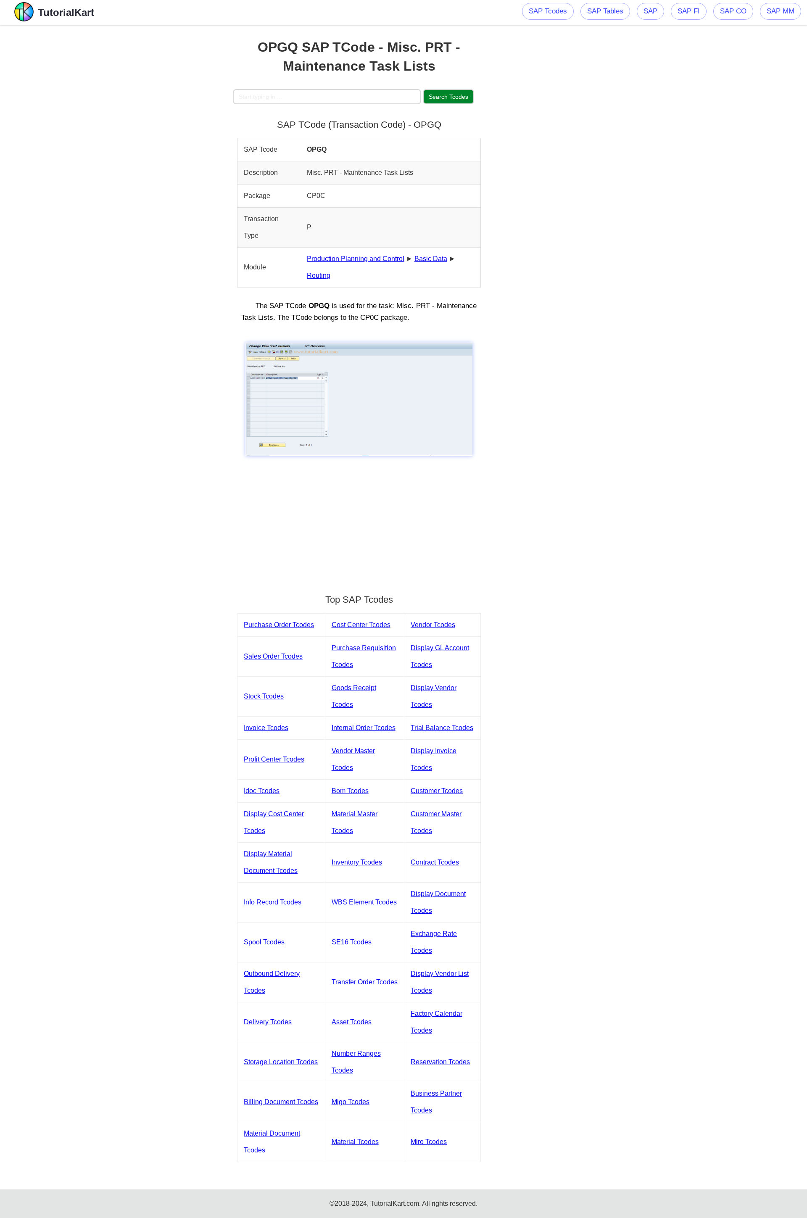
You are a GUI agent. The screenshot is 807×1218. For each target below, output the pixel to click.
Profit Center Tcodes (274, 759)
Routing (318, 275)
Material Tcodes (355, 1141)
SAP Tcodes (548, 11)
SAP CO (733, 11)
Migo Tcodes (350, 1101)
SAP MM (780, 11)
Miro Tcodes (429, 1141)
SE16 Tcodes (352, 942)
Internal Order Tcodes (364, 727)
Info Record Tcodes (272, 902)
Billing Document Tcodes (281, 1101)
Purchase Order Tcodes (279, 624)
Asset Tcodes (352, 1022)
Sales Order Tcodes (273, 656)
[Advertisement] (171, 151)
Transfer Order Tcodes (365, 982)
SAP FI (689, 11)
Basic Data (430, 258)
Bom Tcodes (350, 790)
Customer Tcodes (437, 790)
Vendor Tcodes (433, 624)
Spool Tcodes (264, 942)
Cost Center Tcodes (361, 624)
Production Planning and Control (355, 258)
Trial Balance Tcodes (442, 727)
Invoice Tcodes (266, 727)
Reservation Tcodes (440, 1061)
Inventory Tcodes (357, 862)
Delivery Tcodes (268, 1022)
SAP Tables (605, 11)
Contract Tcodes (435, 862)
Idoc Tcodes (262, 790)
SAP (650, 11)
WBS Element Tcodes (364, 902)
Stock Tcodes (264, 696)
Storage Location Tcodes (281, 1061)
